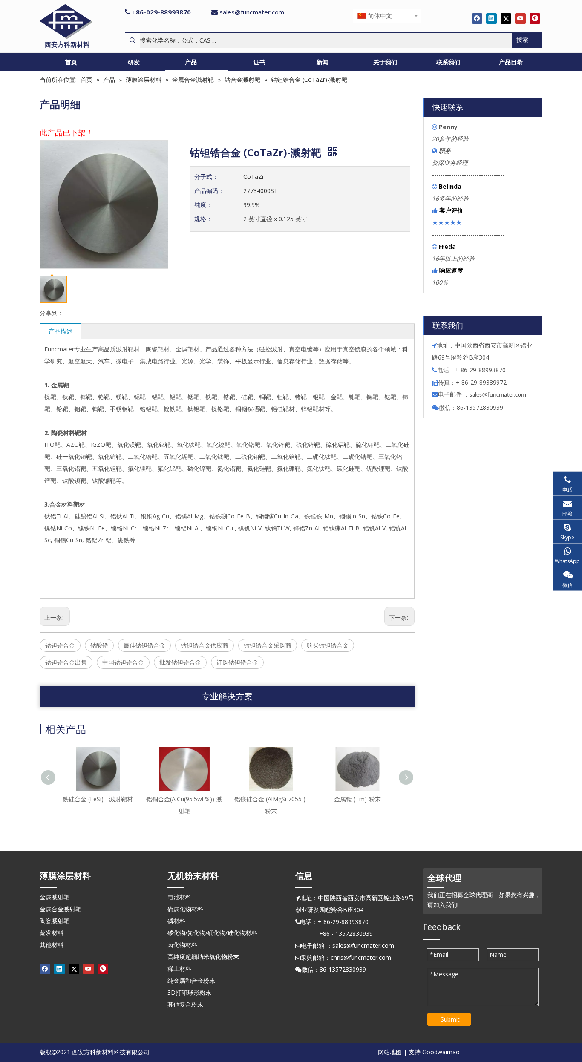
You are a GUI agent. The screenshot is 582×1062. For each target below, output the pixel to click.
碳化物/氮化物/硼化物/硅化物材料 (212, 933)
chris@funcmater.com (361, 957)
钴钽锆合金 (60, 645)
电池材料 (179, 897)
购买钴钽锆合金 (328, 645)
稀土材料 (179, 968)
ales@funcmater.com (499, 395)
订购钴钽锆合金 (237, 662)
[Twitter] (506, 18)
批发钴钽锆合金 (180, 662)
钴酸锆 (99, 645)
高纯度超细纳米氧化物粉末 (203, 957)
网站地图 (390, 1052)
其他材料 (51, 945)
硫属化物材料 (185, 909)
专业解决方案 (227, 696)
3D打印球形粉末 (189, 992)
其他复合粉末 (185, 1004)
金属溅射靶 (54, 897)
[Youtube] (520, 18)
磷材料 (176, 921)
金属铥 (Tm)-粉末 (357, 799)
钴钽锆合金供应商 (204, 645)
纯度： (203, 205)
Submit (450, 1019)
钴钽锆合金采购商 (267, 645)
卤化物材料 (182, 945)
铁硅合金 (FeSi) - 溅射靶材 (98, 799)
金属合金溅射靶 (60, 909)
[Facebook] (477, 18)
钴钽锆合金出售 (66, 662)
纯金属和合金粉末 (191, 980)
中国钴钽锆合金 (123, 662)
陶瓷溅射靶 (54, 921)
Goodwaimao (441, 1052)
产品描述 (60, 331)
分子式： (206, 177)
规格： (203, 219)
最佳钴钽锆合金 (144, 645)
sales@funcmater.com (251, 12)
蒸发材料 (51, 933)
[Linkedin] (491, 18)
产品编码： (209, 191)
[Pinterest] (535, 18)
